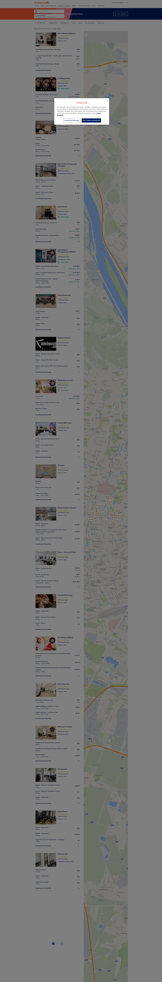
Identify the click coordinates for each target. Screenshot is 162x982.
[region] (81, 111)
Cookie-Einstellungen (71, 120)
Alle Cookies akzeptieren (91, 120)
